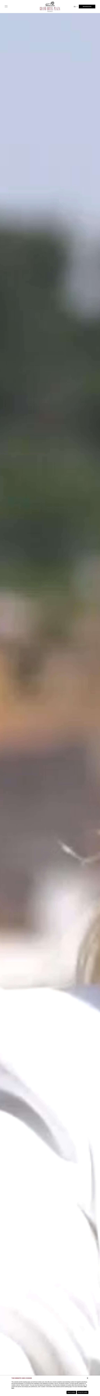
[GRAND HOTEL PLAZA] (50, 7)
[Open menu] (6, 6)
